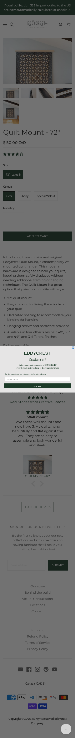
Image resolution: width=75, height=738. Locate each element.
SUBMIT (37, 386)
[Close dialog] (73, 347)
